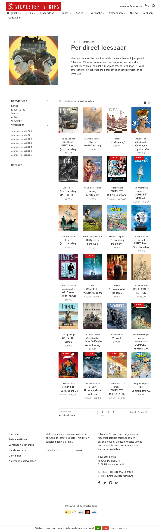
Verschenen (116, 13)
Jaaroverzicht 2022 (21, 139)
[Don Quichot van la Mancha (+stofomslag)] (93, 120)
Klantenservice (17, 450)
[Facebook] (99, 483)
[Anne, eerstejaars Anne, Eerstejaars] (93, 169)
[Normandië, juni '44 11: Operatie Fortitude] (93, 218)
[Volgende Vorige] (109, 415)
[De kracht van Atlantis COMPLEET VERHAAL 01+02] (141, 169)
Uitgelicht (13, 13)
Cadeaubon (14, 17)
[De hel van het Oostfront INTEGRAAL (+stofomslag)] (68, 120)
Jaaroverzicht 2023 (21, 143)
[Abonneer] (78, 450)
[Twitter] (105, 483)
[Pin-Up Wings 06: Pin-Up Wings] (68, 316)
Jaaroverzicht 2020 (21, 131)
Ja (98, 528)
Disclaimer (15, 455)
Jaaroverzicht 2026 (21, 155)
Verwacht (96, 13)
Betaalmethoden (18, 439)
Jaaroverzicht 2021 (21, 135)
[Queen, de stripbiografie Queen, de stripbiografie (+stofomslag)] (141, 120)
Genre (64, 13)
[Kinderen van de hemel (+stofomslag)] (68, 218)
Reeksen (148, 13)
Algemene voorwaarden (22, 461)
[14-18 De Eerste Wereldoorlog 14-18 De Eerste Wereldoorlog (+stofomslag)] (93, 316)
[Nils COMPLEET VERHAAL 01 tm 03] (93, 267)
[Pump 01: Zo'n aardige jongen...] (117, 267)
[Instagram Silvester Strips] (110, 483)
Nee (105, 528)
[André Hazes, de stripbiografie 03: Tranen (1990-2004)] (68, 267)
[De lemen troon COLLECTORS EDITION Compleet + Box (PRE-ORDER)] (141, 267)
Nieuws (134, 13)
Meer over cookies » (118, 528)
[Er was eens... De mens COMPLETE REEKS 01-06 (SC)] (117, 365)
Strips (29, 13)
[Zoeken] (154, 6)
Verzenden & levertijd (21, 445)
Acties (79, 13)
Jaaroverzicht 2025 (21, 151)
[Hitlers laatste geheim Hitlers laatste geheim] (93, 365)
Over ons (14, 434)
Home (74, 42)
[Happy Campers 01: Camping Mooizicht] (117, 218)
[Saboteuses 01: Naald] (117, 316)
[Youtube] (116, 483)
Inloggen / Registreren (130, 6)
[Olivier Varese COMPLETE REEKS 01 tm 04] (68, 365)
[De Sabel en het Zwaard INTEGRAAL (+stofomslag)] (141, 218)
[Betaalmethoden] (68, 513)
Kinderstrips (47, 13)
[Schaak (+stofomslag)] (117, 120)
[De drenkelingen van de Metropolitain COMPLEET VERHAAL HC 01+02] (141, 316)
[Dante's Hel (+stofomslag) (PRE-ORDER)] (68, 169)
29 (102, 415)
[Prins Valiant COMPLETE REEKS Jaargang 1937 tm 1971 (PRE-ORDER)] (117, 169)
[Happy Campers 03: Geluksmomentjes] (141, 365)
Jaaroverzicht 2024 (21, 147)
